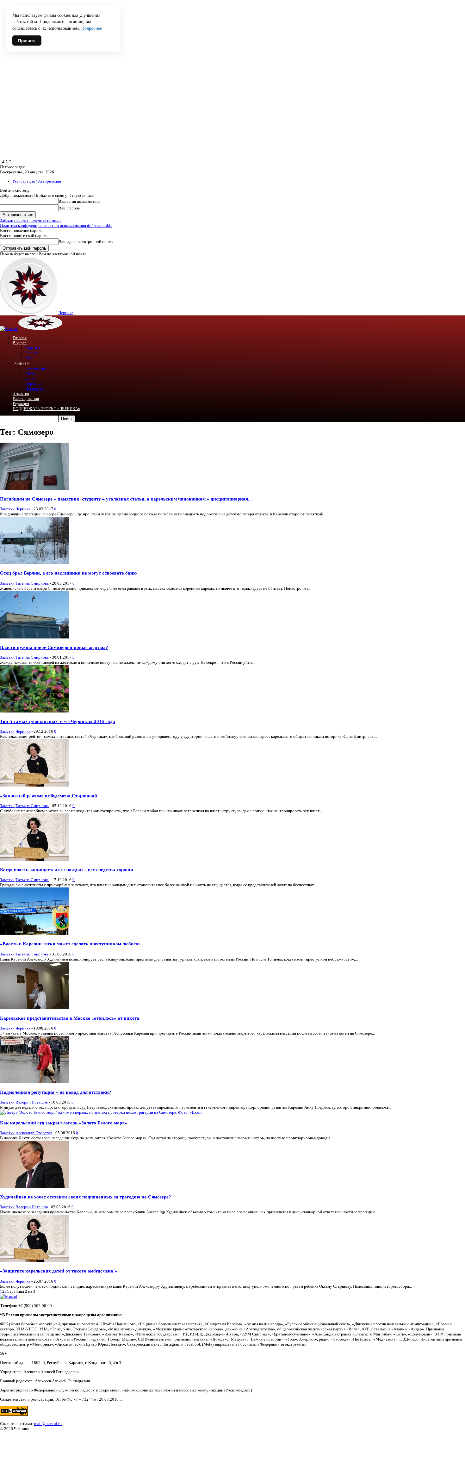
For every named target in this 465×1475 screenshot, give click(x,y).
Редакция (21, 403)
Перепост (33, 383)
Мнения (32, 373)
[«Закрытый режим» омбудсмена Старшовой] (34, 785)
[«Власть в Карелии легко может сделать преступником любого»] (34, 933)
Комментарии (37, 368)
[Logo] (9, 328)
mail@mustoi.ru (48, 1423)
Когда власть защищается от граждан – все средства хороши (66, 869)
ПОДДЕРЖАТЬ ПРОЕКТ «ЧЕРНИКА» (46, 408)
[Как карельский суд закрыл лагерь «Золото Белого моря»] (101, 1112)
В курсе (20, 342)
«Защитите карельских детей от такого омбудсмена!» (58, 1270)
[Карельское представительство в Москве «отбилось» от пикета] (34, 1007)
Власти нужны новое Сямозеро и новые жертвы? (54, 647)
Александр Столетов (34, 1132)
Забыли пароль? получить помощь (30, 220)
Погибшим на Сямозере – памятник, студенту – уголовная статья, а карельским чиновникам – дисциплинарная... (126, 498)
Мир (29, 358)
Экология (21, 393)
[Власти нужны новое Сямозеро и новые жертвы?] (34, 637)
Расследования (26, 398)
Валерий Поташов (32, 1102)
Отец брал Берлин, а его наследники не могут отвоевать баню (68, 573)
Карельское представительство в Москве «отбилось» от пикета (69, 1018)
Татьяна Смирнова (32, 583)
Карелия (32, 347)
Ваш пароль (69, 208)
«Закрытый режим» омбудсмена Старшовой (48, 795)
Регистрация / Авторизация (37, 181)
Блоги (30, 378)
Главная (20, 337)
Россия (31, 353)
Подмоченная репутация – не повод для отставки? (55, 1092)
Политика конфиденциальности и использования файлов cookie (56, 225)
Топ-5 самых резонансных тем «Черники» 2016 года (57, 721)
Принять (27, 40)
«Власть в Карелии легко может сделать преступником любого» (70, 943)
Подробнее (91, 28)
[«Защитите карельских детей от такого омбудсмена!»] (34, 1260)
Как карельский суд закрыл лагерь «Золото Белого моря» (63, 1122)
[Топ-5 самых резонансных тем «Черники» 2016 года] (34, 711)
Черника (23, 509)
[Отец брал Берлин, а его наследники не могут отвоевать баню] (34, 562)
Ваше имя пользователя (79, 201)
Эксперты (34, 388)
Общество (22, 363)
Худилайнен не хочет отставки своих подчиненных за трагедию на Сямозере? (85, 1196)
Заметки (7, 509)
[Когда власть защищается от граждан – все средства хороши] (34, 859)
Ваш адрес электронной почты (86, 241)
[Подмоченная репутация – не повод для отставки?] (34, 1082)
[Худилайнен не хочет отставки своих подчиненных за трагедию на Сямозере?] (34, 1186)
